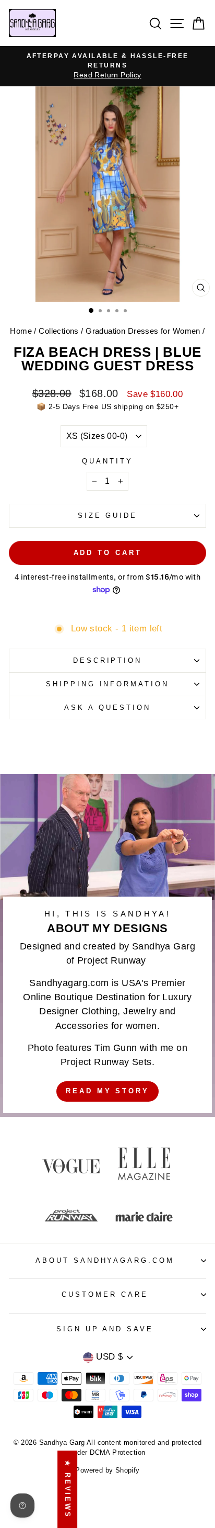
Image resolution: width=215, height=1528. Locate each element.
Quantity (107, 461)
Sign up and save (105, 1329)
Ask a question (107, 707)
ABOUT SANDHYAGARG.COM (104, 1260)
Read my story (107, 1091)
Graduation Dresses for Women (143, 330)
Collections (59, 330)
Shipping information (108, 684)
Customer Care (105, 1294)
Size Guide (108, 515)
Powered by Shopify (107, 1470)
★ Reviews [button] (67, 1489)
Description (107, 660)
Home (21, 330)
